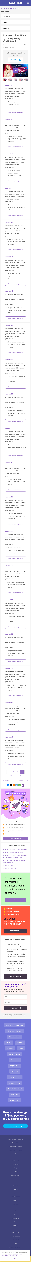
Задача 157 (9, 634)
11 (20, 775)
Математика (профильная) (14, 1025)
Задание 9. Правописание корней (13, 852)
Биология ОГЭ (14, 1100)
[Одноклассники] (14, 785)
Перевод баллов (15, 1236)
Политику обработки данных (15, 1254)
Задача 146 (9, 257)
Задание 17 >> (23, 780)
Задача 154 (9, 531)
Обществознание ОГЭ (15, 1089)
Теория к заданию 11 (10, 866)
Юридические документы (15, 1146)
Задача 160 (9, 737)
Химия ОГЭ (14, 1094)
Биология (10, 1048)
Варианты (15, 1225)
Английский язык (14, 1054)
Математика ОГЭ (14, 1083)
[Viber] (23, 785)
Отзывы (15, 1243)
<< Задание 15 (7, 780)
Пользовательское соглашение (9, 1255)
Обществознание (14, 1037)
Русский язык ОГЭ (14, 1077)
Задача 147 (9, 291)
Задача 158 (9, 668)
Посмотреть (14, 60)
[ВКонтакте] (8, 785)
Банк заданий (15, 1232)
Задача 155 (9, 565)
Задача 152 (9, 462)
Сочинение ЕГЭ (15, 1239)
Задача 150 (9, 394)
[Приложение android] (15, 1153)
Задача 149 (9, 360)
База (16, 1171)
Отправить (14, 1008)
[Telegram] (16, 785)
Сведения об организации (15, 1150)
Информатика (14, 1066)
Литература (15, 1060)
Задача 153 (9, 497)
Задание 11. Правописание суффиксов (15, 849)
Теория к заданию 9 (9, 869)
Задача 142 (9, 120)
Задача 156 (9, 600)
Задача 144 (9, 188)
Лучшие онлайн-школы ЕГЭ (15, 1247)
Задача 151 (9, 428)
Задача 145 (9, 222)
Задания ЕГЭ (15, 1218)
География (14, 1071)
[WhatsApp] (19, 785)
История (20, 1042)
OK (15, 1258)
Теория (15, 1214)
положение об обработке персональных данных (15, 1015)
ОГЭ (16, 1211)
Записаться (14, 931)
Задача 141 (9, 85)
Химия (21, 1048)
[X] (11, 785)
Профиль (16, 1168)
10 (11, 775)
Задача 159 (9, 703)
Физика (8, 1042)
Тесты (15, 1222)
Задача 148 (9, 325)
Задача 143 (9, 154)
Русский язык (15, 1160)
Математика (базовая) (14, 1031)
